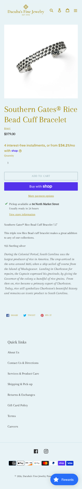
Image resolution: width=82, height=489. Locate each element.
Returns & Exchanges (21, 395)
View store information (22, 214)
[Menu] (76, 10)
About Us (13, 352)
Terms (12, 416)
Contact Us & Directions (23, 363)
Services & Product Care (23, 373)
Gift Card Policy (18, 405)
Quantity (9, 155)
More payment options (41, 195)
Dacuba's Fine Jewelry (34, 476)
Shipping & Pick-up (20, 384)
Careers (13, 426)
